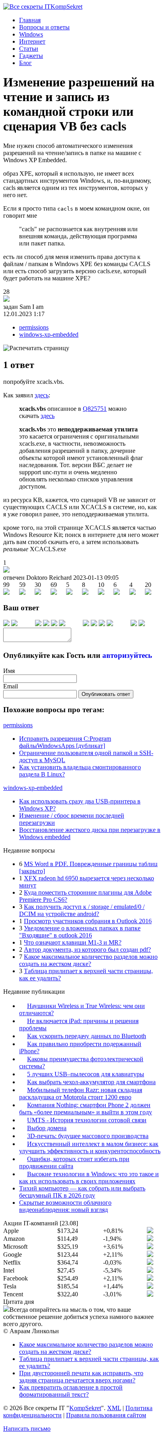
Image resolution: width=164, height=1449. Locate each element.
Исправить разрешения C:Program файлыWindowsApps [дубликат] (65, 742)
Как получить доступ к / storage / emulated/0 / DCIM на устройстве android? (81, 910)
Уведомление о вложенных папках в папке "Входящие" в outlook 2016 (80, 932)
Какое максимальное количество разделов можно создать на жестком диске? (88, 960)
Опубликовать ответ (106, 694)
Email (10, 686)
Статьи (28, 48)
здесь (42, 395)
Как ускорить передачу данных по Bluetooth (86, 1036)
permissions (34, 327)
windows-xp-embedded (48, 334)
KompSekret (85, 1408)
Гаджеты (31, 55)
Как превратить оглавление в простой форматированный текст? (71, 1391)
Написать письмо (27, 1428)
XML (114, 1408)
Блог (25, 62)
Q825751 (95, 408)
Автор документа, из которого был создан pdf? (87, 949)
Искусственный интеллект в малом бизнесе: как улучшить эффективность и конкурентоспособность (89, 1147)
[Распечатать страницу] (36, 348)
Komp (66, 6)
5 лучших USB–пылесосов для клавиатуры (85, 1074)
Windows (31, 34)
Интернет (32, 41)
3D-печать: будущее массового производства (87, 1136)
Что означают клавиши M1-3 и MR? (72, 942)
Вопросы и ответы (44, 27)
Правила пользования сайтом (106, 1415)
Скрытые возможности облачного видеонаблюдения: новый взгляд (65, 1206)
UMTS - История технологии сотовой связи (86, 1120)
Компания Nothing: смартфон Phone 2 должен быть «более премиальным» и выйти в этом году (85, 1109)
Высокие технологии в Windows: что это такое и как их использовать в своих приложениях (89, 1177)
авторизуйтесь (127, 655)
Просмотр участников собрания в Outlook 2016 (88, 921)
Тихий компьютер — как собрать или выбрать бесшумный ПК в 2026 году (82, 1192)
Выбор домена (46, 1128)
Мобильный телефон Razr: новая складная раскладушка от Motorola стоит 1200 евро (80, 1093)
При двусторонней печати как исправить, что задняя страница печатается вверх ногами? (81, 1377)
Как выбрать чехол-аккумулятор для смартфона (91, 1082)
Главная (30, 20)
